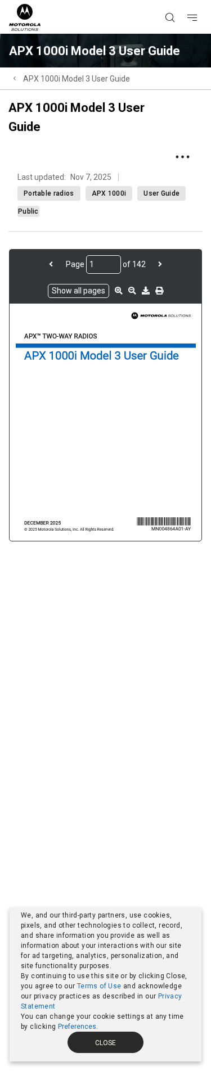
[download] (145, 290)
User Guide (161, 193)
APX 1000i (109, 193)
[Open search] (184, 0)
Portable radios (49, 193)
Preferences (77, 1027)
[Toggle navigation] (202, 0)
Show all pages (78, 290)
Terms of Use (99, 986)
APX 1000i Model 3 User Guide (76, 78)
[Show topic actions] (182, 157)
